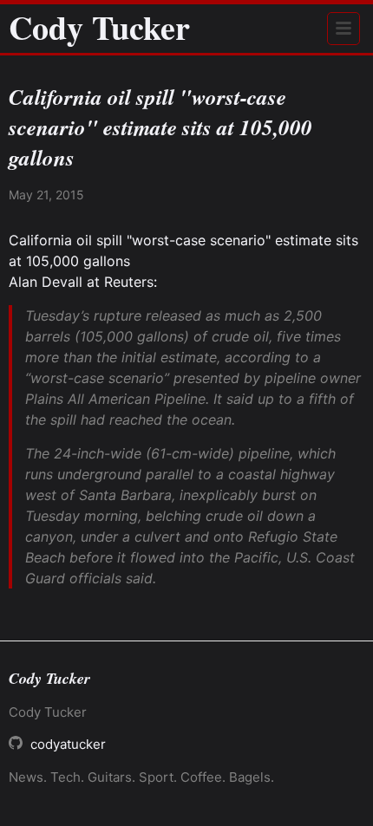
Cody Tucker (99, 27)
